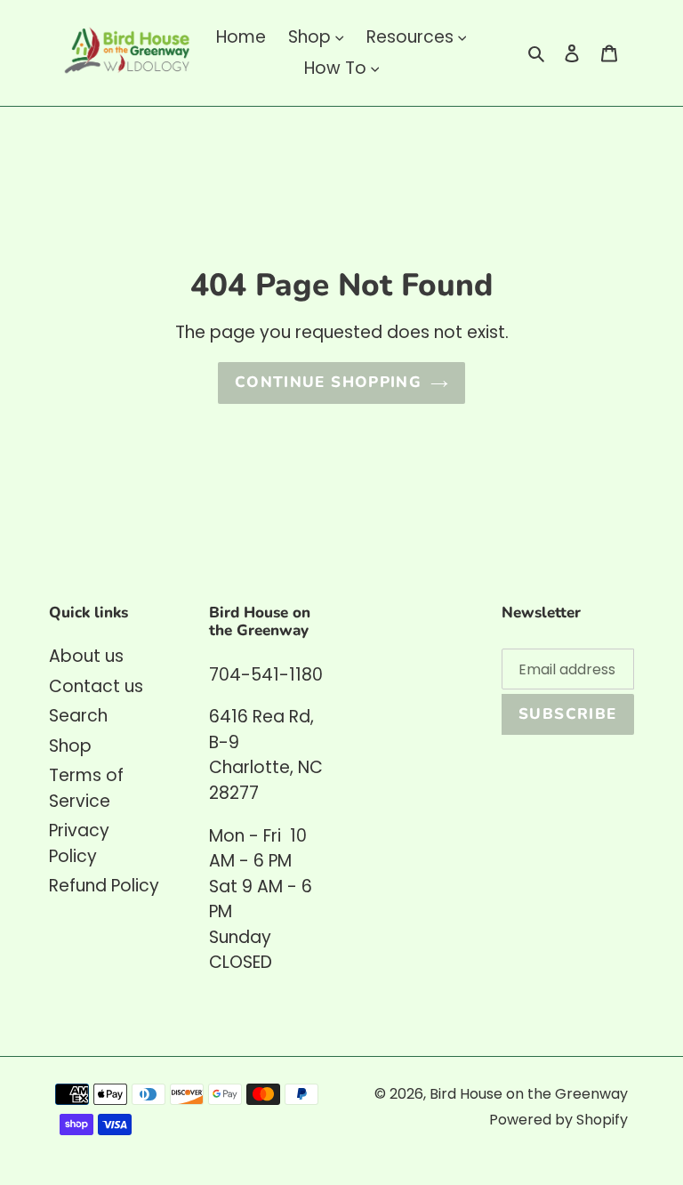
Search (78, 716)
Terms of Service (86, 788)
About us (86, 656)
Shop (70, 746)
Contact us (96, 686)
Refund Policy (104, 886)
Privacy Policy (79, 843)
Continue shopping (328, 382)
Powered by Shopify (558, 1119)
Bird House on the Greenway (529, 1094)
